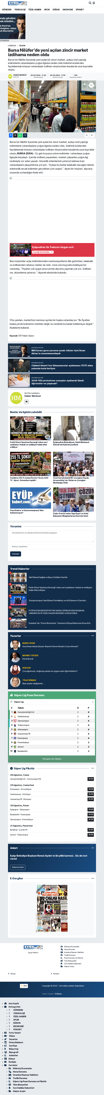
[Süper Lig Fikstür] (92, 768)
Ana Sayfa (14, 1003)
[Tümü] (92, 636)
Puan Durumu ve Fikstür (73, 958)
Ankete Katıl (18, 867)
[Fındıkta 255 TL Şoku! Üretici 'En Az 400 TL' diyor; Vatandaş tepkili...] (30, 464)
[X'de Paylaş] (15, 135)
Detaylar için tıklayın (52, 759)
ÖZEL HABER (34, 10)
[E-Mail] (26, 402)
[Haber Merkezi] (16, 398)
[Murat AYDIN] (15, 645)
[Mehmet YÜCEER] (15, 657)
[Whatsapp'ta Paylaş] (20, 135)
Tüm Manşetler (70, 961)
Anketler (13, 1055)
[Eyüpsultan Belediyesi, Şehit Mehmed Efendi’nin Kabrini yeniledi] (73, 428)
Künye (13, 974)
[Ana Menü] (94, 3)
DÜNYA (56, 10)
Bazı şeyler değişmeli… (33, 684)
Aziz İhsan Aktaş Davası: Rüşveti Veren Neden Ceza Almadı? (50, 646)
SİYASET (80, 10)
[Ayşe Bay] (15, 670)
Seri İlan (13, 1046)
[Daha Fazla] (25, 135)
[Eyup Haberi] (17, 3)
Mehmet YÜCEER (30, 656)
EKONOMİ (68, 10)
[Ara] (90, 3)
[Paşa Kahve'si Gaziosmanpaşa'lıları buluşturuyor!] (30, 498)
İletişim (56, 974)
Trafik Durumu (69, 955)
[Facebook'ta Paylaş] (11, 135)
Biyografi (13, 1052)
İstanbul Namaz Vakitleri (74, 952)
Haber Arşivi (69, 966)
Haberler (12, 46)
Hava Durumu (69, 949)
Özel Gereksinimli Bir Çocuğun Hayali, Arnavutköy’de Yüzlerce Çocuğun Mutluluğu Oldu (71, 480)
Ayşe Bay (26, 668)
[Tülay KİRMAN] (15, 682)
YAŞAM (22, 46)
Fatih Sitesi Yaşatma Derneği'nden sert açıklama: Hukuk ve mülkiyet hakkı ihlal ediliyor (29, 444)
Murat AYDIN (28, 643)
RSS (25, 986)
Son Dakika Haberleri (72, 964)
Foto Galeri (15, 1033)
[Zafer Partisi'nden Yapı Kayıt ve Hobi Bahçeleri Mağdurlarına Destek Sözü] (73, 500)
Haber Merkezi (32, 396)
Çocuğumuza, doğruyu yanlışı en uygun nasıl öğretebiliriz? (50, 671)
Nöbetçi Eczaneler (71, 947)
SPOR (47, 10)
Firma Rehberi (16, 1042)
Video (12, 1036)
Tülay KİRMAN (29, 680)
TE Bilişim (58, 994)
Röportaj (13, 1049)
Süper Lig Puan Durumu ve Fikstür (30, 1081)
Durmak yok (27, 659)
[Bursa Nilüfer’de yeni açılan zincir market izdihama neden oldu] (52, 106)
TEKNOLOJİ (19, 10)
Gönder (15, 554)
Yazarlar (13, 1039)
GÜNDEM (6, 10)
